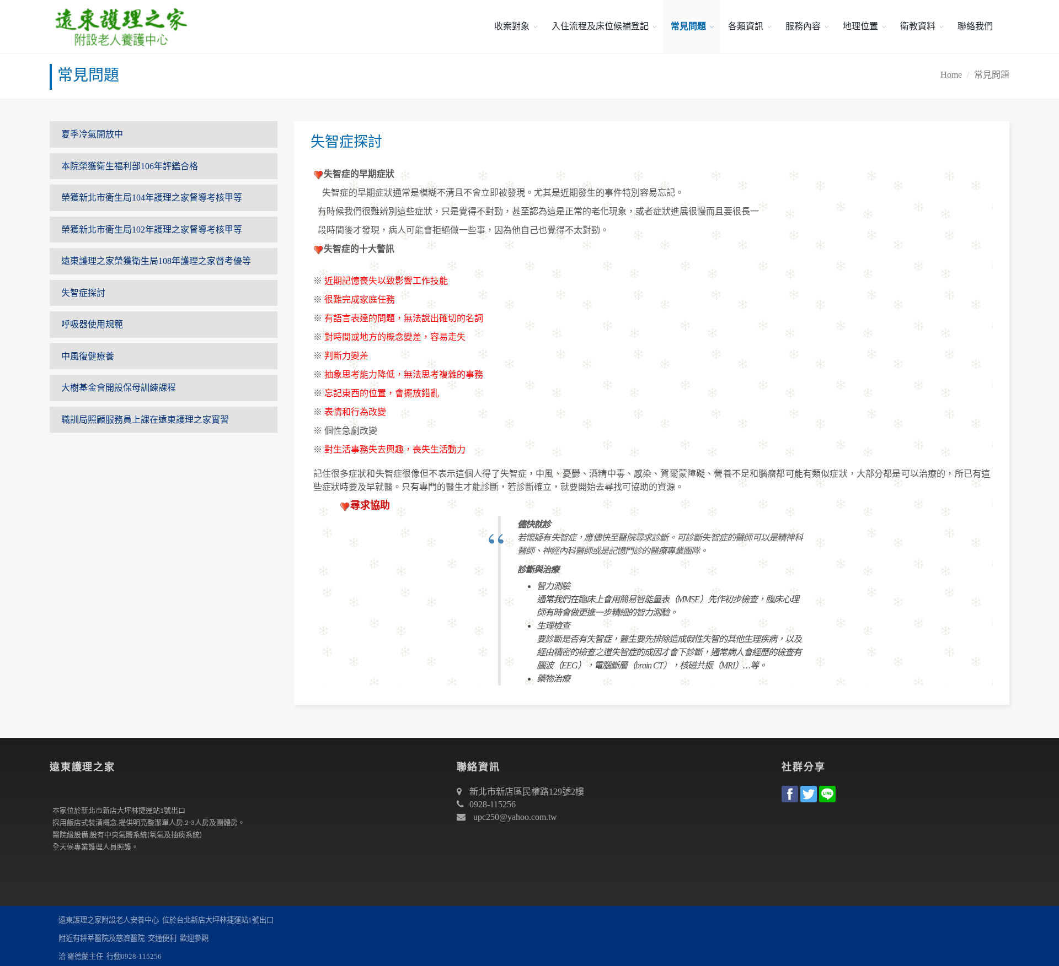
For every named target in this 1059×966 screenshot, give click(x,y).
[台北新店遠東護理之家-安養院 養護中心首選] (119, 26)
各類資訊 (745, 26)
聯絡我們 (975, 26)
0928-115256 (492, 804)
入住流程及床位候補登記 (600, 26)
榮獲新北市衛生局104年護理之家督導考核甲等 (151, 197)
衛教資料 (917, 26)
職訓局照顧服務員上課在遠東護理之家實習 (145, 419)
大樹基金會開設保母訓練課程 (118, 387)
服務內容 (803, 26)
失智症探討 (83, 293)
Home (951, 74)
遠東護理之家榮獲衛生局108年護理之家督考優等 (156, 261)
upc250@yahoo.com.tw (515, 817)
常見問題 (688, 26)
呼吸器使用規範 (92, 324)
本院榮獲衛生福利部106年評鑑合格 (129, 166)
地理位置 (860, 26)
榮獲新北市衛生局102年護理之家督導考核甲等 (151, 229)
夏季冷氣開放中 (92, 134)
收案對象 (512, 26)
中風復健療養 (87, 356)
